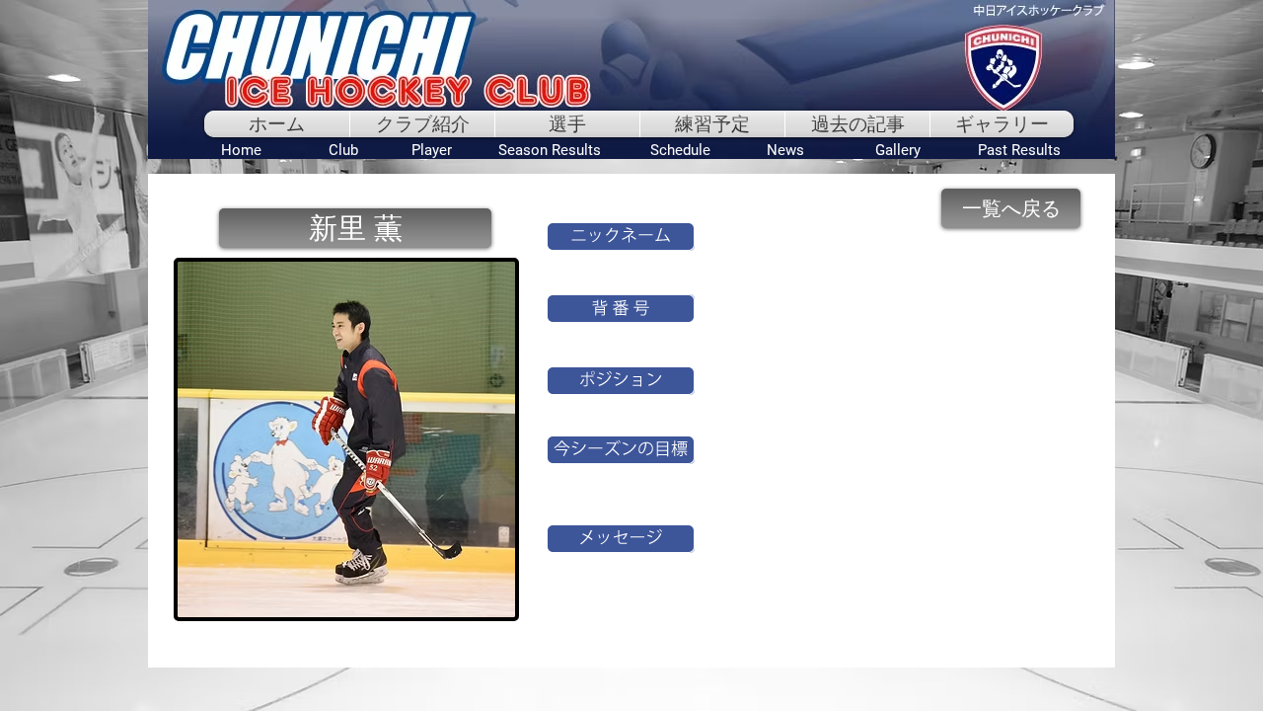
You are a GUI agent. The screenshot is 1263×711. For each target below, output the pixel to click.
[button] (355, 228)
